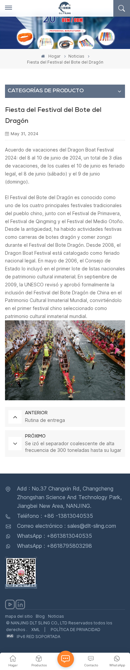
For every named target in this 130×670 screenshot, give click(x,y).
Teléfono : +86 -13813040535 (55, 515)
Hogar (54, 56)
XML (35, 629)
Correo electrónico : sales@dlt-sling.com (66, 525)
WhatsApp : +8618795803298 (54, 545)
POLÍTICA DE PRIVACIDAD (75, 629)
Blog (40, 616)
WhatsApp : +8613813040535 (54, 535)
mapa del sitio (19, 616)
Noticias (76, 56)
